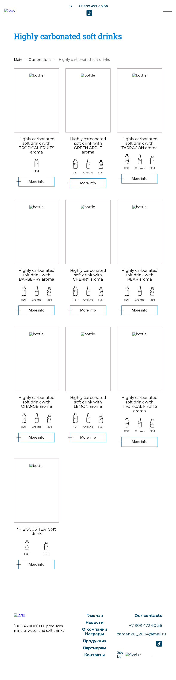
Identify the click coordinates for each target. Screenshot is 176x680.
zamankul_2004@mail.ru (139, 634)
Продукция (94, 641)
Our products (40, 60)
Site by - (120, 654)
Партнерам (94, 648)
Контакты (94, 655)
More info (36, 181)
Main (18, 60)
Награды (94, 634)
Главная (94, 615)
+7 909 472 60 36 (93, 6)
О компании (94, 629)
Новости (94, 622)
